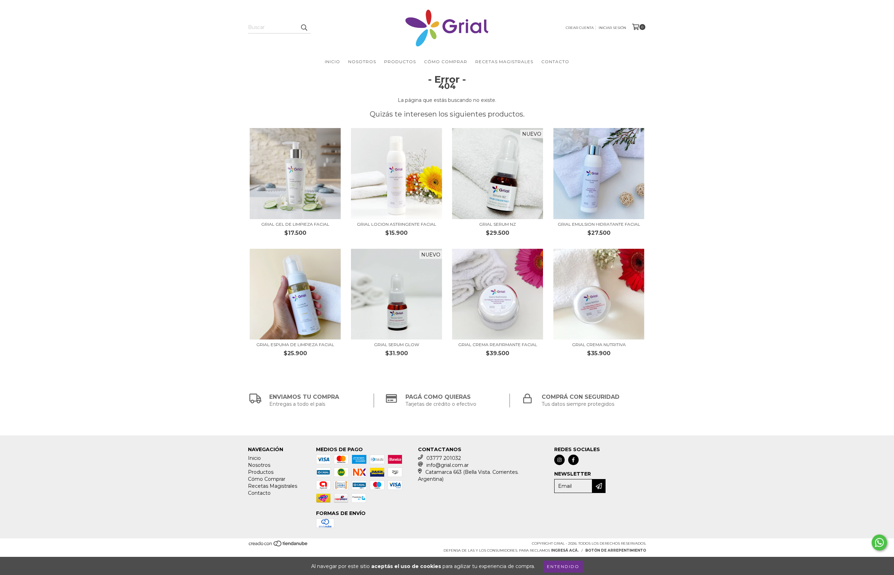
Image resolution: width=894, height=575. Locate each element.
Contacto (555, 61)
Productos (400, 61)
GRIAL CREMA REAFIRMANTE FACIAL (497, 344)
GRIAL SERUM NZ (497, 224)
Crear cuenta (580, 27)
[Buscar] (304, 27)
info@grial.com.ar (447, 465)
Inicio (332, 61)
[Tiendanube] (278, 546)
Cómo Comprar (445, 61)
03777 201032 (443, 458)
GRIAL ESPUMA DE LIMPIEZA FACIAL (295, 344)
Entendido (563, 566)
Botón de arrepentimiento (615, 550)
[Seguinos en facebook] (573, 460)
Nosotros (362, 61)
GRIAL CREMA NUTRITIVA (599, 344)
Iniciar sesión (612, 27)
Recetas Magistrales (504, 61)
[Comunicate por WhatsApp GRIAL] (879, 543)
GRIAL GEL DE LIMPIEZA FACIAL (295, 224)
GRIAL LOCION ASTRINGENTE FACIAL (396, 224)
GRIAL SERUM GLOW (396, 344)
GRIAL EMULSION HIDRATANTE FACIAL (599, 224)
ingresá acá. (565, 550)
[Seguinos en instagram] (559, 460)
